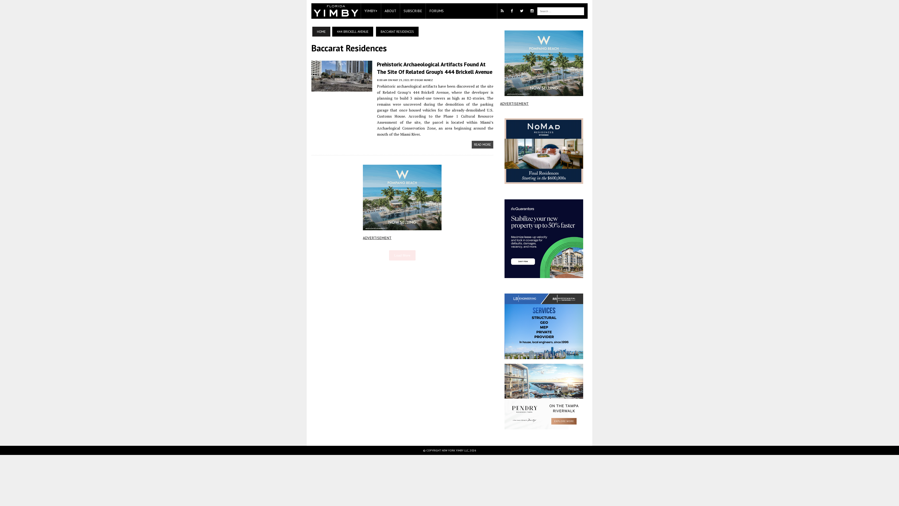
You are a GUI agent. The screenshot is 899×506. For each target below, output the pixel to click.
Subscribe (413, 10)
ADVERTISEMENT (377, 237)
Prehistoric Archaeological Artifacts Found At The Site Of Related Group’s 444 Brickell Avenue (434, 68)
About (390, 10)
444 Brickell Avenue (352, 32)
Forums (436, 10)
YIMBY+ (371, 10)
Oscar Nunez (423, 80)
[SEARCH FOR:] (560, 10)
